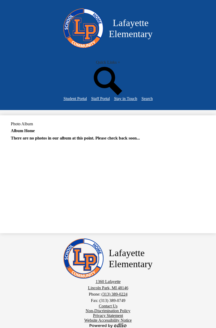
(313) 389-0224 (114, 294)
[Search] (108, 94)
